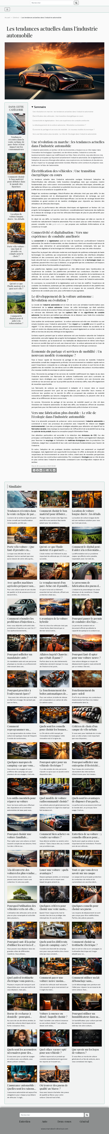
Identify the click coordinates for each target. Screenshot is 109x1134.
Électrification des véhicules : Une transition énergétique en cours (58, 116)
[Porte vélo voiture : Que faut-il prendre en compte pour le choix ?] (16, 233)
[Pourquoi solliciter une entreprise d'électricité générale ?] (87, 750)
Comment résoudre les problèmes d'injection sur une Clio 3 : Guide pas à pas (22, 623)
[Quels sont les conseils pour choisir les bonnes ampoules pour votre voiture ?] (54, 715)
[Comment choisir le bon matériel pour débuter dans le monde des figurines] (16, 163)
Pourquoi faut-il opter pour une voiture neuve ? (86, 656)
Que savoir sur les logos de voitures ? (85, 1051)
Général (16, 17)
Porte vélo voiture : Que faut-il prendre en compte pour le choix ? (16, 251)
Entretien (24, 1121)
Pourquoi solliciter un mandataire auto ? (19, 656)
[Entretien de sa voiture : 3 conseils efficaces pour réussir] (87, 822)
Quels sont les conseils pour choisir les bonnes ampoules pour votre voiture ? (53, 731)
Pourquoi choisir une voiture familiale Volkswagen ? (19, 837)
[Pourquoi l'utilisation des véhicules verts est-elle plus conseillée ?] (22, 894)
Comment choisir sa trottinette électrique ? (85, 943)
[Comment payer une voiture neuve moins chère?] (54, 966)
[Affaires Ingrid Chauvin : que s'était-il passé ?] (54, 643)
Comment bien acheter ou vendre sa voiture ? (54, 835)
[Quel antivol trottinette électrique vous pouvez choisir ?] (22, 966)
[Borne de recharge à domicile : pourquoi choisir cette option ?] (22, 1002)
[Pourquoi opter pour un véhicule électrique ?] (54, 750)
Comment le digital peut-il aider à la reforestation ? (16, 319)
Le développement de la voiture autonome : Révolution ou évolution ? (59, 125)
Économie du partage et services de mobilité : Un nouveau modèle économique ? (64, 129)
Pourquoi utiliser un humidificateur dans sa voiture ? (85, 1017)
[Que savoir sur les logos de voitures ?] (87, 1038)
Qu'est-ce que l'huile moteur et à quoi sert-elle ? (16, 286)
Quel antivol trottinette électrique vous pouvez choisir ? (20, 981)
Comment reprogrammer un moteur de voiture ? (18, 729)
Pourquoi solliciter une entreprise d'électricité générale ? (85, 765)
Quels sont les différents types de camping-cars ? (53, 943)
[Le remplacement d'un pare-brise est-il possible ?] (54, 571)
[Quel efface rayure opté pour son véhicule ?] (54, 1038)
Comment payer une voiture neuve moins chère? (51, 981)
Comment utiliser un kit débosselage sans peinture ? (85, 981)
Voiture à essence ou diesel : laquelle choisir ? (53, 1015)
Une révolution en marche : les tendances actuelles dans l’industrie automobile (63, 112)
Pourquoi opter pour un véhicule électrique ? (53, 763)
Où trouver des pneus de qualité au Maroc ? (54, 1087)
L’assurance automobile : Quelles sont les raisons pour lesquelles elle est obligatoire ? (21, 1090)
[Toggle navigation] (7, 9)
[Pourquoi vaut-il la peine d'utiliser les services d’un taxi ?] (22, 930)
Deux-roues (64, 1121)
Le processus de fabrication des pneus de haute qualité (86, 586)
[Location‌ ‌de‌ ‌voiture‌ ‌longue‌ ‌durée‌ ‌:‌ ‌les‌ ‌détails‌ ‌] (16, 201)
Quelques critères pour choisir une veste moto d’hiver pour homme (53, 909)
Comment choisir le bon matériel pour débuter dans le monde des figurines (16, 181)
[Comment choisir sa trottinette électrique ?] (87, 930)
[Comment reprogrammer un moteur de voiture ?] (22, 715)
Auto (44, 1121)
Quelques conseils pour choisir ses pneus (85, 907)
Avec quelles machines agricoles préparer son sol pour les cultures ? (20, 586)
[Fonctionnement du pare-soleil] (87, 679)
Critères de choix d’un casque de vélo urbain (84, 727)
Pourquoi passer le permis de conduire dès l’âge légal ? (87, 622)
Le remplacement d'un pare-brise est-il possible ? (54, 586)
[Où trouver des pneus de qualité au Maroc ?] (54, 1074)
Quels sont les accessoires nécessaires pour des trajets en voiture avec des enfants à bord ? (22, 1054)
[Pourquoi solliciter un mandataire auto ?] (22, 643)
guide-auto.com (58, 224)
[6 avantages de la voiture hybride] (54, 607)
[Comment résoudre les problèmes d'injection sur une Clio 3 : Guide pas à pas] (22, 607)
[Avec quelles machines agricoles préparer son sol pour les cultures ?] (22, 571)
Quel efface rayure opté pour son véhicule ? (53, 1051)
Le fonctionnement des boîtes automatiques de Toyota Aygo (53, 693)
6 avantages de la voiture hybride (54, 620)
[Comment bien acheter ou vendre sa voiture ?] (54, 822)
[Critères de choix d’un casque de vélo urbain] (87, 715)
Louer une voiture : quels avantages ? (54, 871)
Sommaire (40, 106)
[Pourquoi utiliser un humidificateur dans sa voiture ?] (87, 1002)
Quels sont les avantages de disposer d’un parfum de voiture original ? (86, 801)
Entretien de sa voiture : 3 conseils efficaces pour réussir (86, 837)
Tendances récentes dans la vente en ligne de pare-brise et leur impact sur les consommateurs (16, 143)
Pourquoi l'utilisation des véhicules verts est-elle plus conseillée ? (21, 909)
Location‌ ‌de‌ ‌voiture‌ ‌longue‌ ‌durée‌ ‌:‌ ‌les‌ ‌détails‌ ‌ (16, 216)
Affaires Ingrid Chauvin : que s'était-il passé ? (54, 656)
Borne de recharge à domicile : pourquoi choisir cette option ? (19, 1017)
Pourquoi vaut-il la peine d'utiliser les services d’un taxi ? (22, 945)
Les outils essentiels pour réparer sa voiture (21, 799)
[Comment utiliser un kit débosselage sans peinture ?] (87, 966)
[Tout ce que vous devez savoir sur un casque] (87, 858)
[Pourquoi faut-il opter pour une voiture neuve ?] (87, 643)
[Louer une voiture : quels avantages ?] (54, 858)
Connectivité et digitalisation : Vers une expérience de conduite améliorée (61, 120)
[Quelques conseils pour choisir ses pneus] (87, 894)
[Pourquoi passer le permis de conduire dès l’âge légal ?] (87, 607)
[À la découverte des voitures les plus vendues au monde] (22, 858)
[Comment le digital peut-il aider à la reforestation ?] (16, 303)
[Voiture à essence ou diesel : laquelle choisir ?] (54, 1002)
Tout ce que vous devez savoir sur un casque (85, 871)
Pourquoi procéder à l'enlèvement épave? (19, 692)
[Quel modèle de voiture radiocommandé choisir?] (54, 786)
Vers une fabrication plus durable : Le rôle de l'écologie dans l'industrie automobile (64, 134)
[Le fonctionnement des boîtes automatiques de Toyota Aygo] (54, 679)
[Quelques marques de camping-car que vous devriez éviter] (22, 750)
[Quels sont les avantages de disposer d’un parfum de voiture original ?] (87, 786)
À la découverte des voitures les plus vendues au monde (21, 873)
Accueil (7, 17)
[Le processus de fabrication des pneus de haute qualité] (87, 571)
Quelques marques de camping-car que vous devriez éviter (20, 765)
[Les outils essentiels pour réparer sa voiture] (22, 786)
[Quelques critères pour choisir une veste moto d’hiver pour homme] (54, 894)
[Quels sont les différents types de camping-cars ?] (54, 930)
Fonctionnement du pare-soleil (83, 692)
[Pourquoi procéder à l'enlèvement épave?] (22, 679)
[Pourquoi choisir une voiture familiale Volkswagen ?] (22, 822)
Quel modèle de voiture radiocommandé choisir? (54, 799)
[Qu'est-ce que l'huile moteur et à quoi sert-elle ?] (16, 270)
